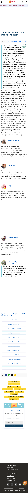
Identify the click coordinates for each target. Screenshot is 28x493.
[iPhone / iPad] (16, 484)
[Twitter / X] (12, 375)
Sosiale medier (11, 480)
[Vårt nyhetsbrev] (23, 2)
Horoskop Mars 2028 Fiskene (14, 368)
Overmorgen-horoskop (14, 386)
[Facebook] (6, 375)
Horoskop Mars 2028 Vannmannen (14, 363)
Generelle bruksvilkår (12, 470)
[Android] (20, 484)
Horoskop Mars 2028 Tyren (14, 324)
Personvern (16, 488)
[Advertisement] (14, 18)
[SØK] (26, 2)
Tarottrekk (20, 391)
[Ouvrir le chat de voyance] (25, 483)
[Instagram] (12, 484)
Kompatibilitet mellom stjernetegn (14, 396)
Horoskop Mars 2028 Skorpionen (14, 350)
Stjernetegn (15, 399)
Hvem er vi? (10, 467)
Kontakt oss (10, 476)
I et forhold (21, 41)
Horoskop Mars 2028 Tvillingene (14, 328)
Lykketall (14, 394)
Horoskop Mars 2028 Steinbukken (14, 359)
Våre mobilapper (11, 478)
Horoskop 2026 (3, 5)
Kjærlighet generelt (12, 41)
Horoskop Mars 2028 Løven (14, 337)
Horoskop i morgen (14, 384)
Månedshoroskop (20, 389)
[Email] (15, 375)
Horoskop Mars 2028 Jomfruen (14, 341)
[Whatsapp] (9, 375)
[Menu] (1, 2)
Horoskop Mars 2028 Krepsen (14, 333)
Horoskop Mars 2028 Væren (14, 320)
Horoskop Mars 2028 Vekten (14, 346)
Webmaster (22, 488)
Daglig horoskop (13, 5)
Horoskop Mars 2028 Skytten (14, 355)
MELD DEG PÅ (14, 426)
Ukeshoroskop (21, 5)
